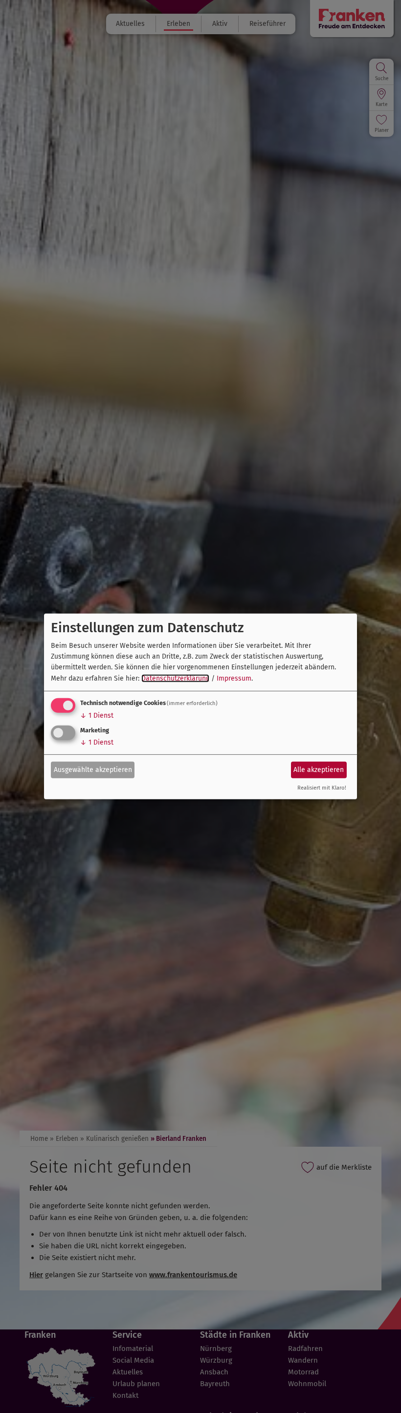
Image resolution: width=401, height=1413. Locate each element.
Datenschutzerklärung (175, 678)
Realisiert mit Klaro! (321, 788)
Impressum (234, 678)
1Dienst (96, 715)
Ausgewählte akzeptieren (93, 769)
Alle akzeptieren (318, 769)
